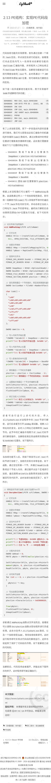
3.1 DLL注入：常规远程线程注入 (38, 741)
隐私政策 (4, 776)
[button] (4, 3)
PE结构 (8, 730)
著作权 (42, 762)
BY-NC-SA (19, 711)
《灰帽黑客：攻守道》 (13, 726)
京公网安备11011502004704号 (37, 758)
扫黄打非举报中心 (29, 769)
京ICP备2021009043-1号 (11, 758)
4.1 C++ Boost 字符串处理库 (13, 741)
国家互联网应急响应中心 (30, 772)
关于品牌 (23, 780)
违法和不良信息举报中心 (10, 769)
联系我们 (32, 780)
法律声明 (13, 776)
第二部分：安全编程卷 (35, 726)
